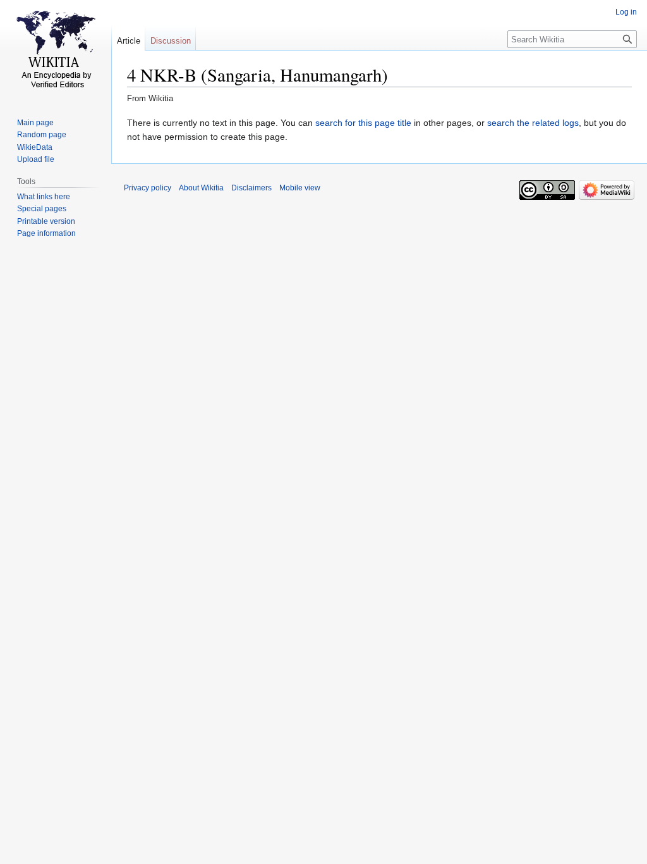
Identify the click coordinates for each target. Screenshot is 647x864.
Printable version (46, 221)
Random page (41, 134)
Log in (626, 12)
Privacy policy (147, 187)
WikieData (34, 147)
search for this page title (363, 123)
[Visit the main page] (55, 50)
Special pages (41, 208)
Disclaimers (251, 187)
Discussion (170, 41)
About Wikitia (201, 187)
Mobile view (299, 187)
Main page (35, 122)
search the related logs (533, 123)
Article (128, 41)
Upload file (35, 159)
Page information (46, 233)
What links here (43, 196)
